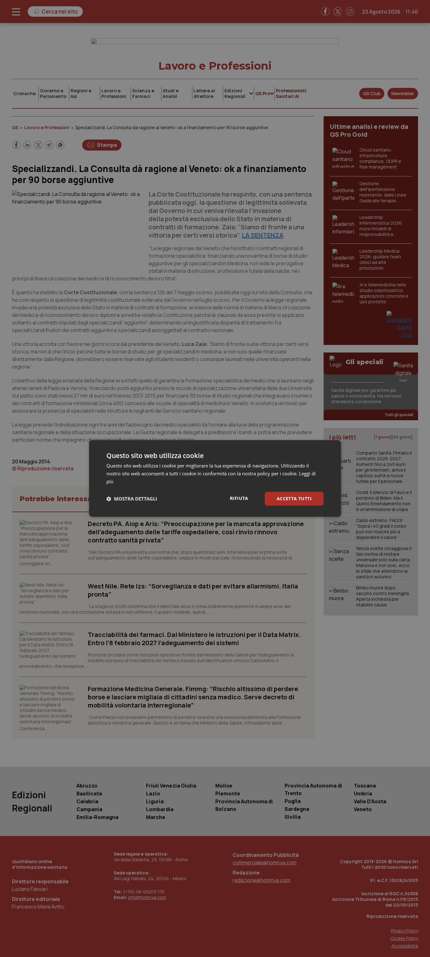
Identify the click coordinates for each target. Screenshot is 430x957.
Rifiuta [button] (239, 498)
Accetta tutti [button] (294, 498)
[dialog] (215, 478)
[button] (131, 498)
